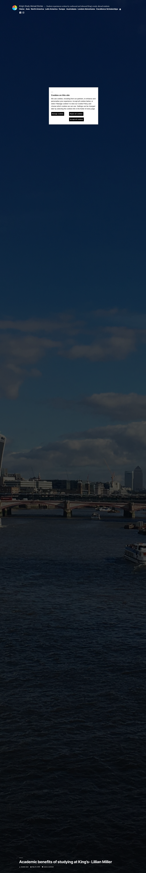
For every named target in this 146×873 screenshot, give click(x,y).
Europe (62, 9)
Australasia (71, 9)
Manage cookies (57, 114)
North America (37, 9)
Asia (28, 9)
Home (21, 9)
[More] (120, 9)
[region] (73, 105)
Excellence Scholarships (107, 9)
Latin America (51, 9)
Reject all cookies (76, 114)
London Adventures (86, 9)
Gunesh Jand (24, 867)
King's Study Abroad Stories (31, 6)
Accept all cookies (76, 119)
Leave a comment (49, 867)
